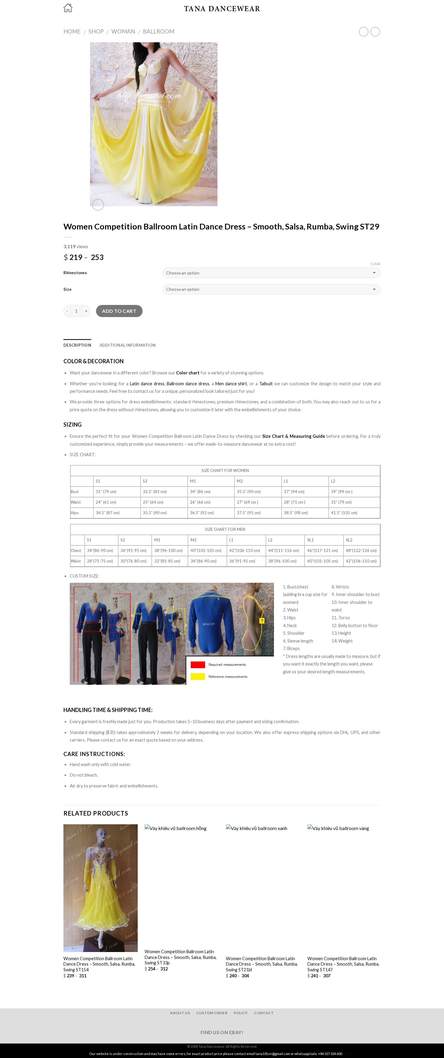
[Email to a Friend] (81, 335)
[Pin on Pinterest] (89, 335)
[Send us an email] (225, 1022)
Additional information (128, 345)
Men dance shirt (231, 383)
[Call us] (233, 1022)
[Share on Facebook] (67, 335)
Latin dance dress (147, 383)
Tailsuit (266, 383)
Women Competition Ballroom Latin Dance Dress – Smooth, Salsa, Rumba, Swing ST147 (343, 964)
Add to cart (119, 311)
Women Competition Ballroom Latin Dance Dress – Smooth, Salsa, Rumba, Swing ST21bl (262, 964)
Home (72, 31)
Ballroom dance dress (188, 383)
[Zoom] (98, 205)
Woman (123, 31)
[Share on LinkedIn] (103, 335)
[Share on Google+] (96, 335)
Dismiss (349, 1054)
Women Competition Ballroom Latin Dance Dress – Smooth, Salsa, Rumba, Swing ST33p (181, 957)
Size (67, 289)
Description (77, 345)
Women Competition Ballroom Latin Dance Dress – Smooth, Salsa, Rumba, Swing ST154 (99, 964)
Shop (96, 31)
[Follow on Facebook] (210, 1022)
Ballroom (158, 31)
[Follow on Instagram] (218, 1022)
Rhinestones (75, 272)
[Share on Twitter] (74, 335)
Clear (375, 264)
